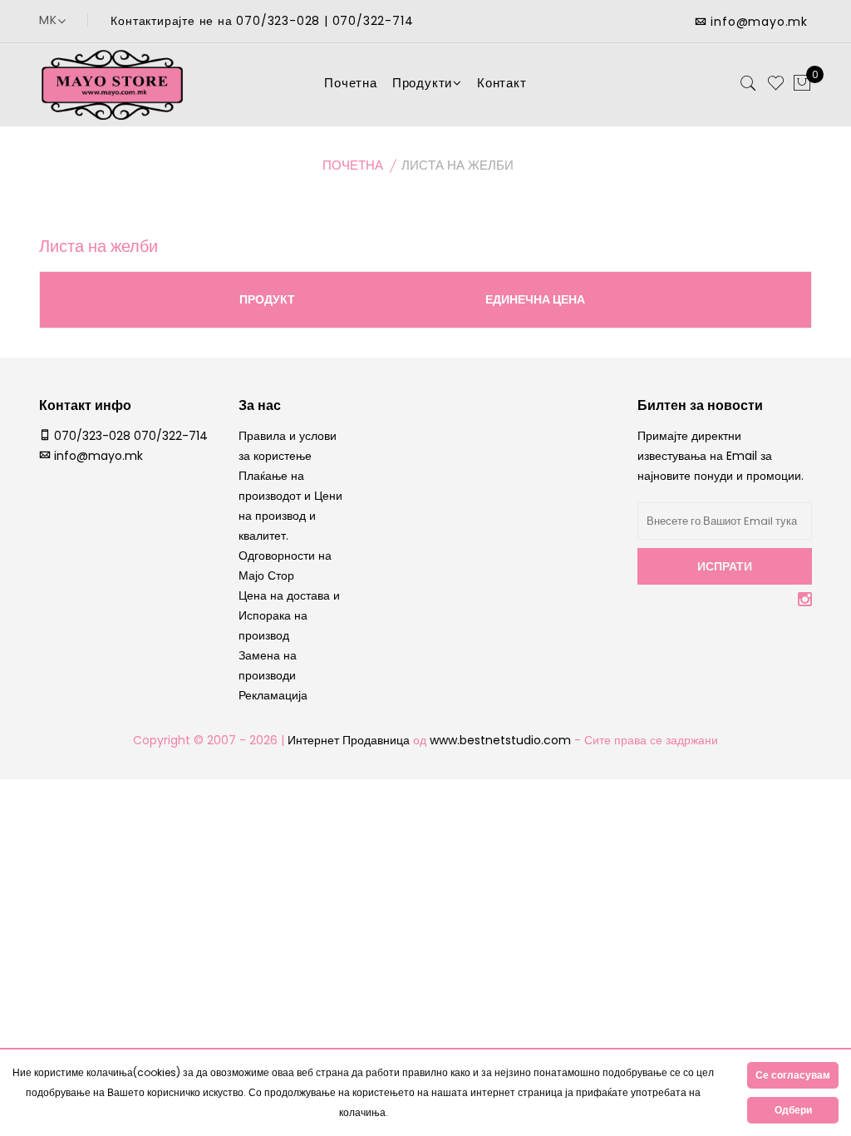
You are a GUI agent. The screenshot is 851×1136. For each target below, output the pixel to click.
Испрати (724, 566)
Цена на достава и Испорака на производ (289, 615)
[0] (802, 84)
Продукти (422, 82)
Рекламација (273, 695)
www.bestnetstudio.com (502, 740)
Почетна (350, 82)
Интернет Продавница (349, 740)
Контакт (502, 82)
